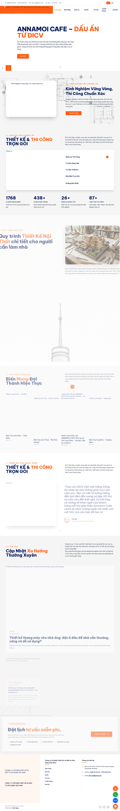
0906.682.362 (106, 772)
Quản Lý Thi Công (16, 738)
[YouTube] (104, 807)
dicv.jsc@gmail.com (37, 3)
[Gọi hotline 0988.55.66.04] (115, 794)
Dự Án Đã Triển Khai (20, 370)
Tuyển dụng (104, 10)
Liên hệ (115, 10)
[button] (59, 526)
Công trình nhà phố (15, 676)
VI (108, 3)
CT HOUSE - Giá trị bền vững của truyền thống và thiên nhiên (58, 682)
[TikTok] (108, 807)
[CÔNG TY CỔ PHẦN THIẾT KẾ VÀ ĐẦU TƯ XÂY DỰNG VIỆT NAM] (17, 774)
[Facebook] (100, 807)
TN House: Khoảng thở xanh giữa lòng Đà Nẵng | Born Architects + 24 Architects (23, 683)
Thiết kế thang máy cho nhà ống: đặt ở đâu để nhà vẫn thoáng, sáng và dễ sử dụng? (59, 635)
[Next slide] (8, 68)
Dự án (86, 10)
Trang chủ (57, 10)
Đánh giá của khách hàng (24, 463)
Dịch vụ (76, 10)
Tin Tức (14, 547)
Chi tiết (23, 52)
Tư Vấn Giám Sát (32, 738)
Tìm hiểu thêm (73, 113)
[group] (18, 413)
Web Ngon (16, 808)
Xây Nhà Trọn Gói (63, 738)
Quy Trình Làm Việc (17, 230)
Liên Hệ (47, 784)
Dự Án (47, 775)
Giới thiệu (67, 10)
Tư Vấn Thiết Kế (47, 738)
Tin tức (96, 10)
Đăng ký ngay (100, 730)
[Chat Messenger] (115, 806)
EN (112, 3)
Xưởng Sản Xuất (15, 740)
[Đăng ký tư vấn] (115, 788)
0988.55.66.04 (11, 3)
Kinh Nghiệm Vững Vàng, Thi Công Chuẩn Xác (89, 91)
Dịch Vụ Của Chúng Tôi (22, 135)
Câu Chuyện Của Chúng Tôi (83, 84)
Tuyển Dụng (48, 781)
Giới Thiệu (48, 768)
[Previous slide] (3, 68)
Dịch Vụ (47, 772)
